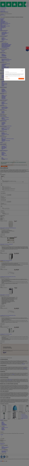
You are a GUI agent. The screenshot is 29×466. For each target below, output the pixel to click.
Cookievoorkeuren (7, 78)
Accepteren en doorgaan (21, 78)
